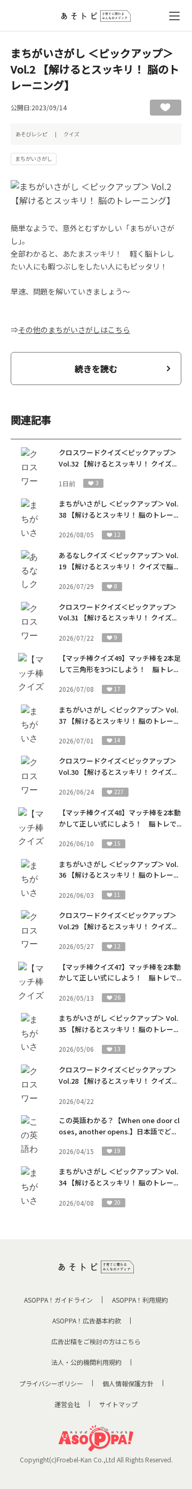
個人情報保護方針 (128, 1383)
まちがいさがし (33, 158)
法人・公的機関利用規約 (86, 1362)
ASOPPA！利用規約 (140, 1299)
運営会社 (67, 1404)
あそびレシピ (31, 134)
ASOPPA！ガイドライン (58, 1299)
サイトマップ (118, 1404)
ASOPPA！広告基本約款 (86, 1320)
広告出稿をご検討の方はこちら (96, 1341)
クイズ (71, 134)
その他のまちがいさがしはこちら (74, 329)
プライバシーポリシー (51, 1383)
